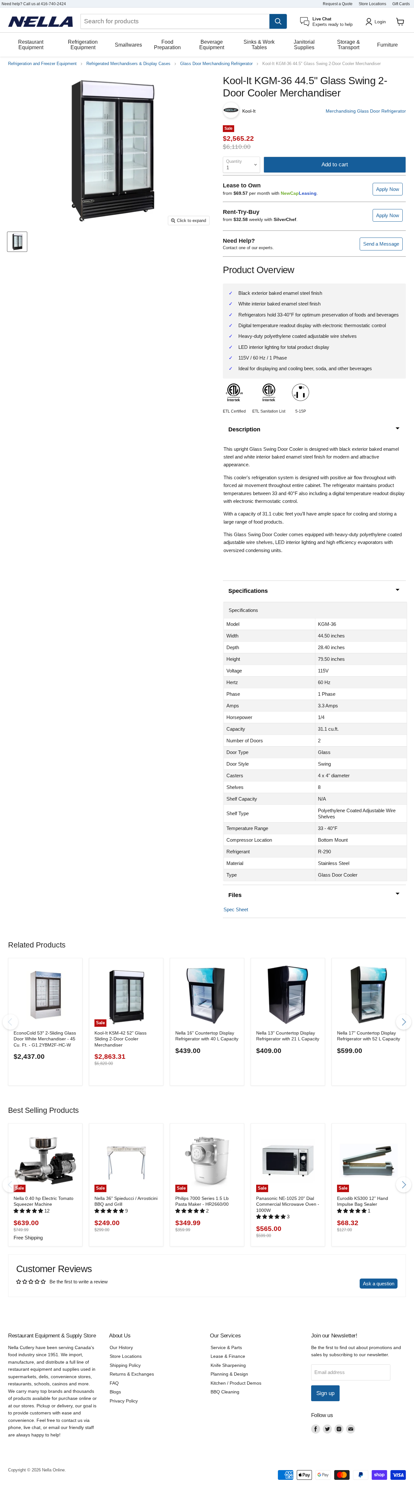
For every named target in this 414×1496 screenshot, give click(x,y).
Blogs (115, 1391)
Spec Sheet (235, 909)
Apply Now (387, 189)
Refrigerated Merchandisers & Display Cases (128, 63)
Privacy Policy (124, 1400)
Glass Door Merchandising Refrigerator (216, 63)
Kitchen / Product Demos (236, 1383)
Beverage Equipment (211, 44)
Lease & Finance (228, 1356)
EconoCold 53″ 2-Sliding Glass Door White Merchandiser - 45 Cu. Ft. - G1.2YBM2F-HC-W (45, 1038)
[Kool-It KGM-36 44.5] (17, 242)
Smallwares (128, 45)
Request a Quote (338, 4)
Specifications (248, 591)
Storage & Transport (348, 44)
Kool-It (249, 111)
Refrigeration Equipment (83, 44)
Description (244, 429)
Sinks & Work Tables (259, 44)
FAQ (114, 1383)
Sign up (325, 1393)
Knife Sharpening (228, 1365)
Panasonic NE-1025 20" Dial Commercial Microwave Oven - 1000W (287, 1204)
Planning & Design (229, 1374)
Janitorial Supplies (304, 44)
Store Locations (372, 4)
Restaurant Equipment (30, 44)
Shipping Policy (125, 1365)
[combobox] (175, 21)
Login (380, 21)
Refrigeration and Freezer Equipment (42, 63)
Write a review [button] (338, 1283)
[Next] (403, 1022)
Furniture (387, 45)
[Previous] (10, 1022)
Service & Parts (226, 1347)
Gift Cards (401, 4)
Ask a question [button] (378, 1283)
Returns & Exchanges (132, 1374)
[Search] (278, 21)
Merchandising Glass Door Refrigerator (366, 111)
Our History (121, 1347)
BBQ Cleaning (225, 1391)
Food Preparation (167, 44)
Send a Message (381, 244)
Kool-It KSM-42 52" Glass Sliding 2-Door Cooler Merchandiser (120, 1038)
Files (235, 895)
